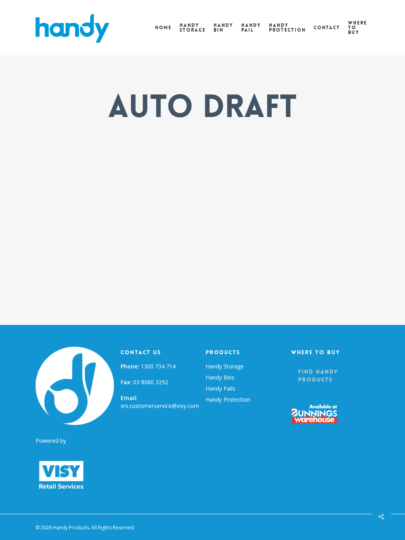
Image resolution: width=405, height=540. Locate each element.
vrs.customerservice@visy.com (160, 406)
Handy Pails (220, 388)
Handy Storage (225, 366)
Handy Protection (228, 399)
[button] (330, 376)
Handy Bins (220, 377)
